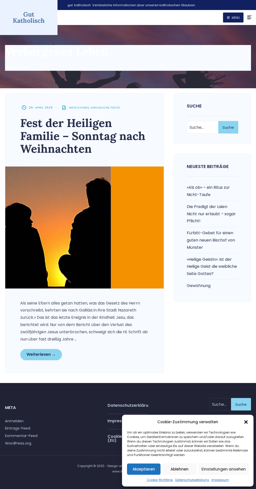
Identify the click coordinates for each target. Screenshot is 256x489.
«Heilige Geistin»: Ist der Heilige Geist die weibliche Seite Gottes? (212, 266)
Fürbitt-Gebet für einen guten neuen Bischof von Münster (211, 240)
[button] (246, 422)
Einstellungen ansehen (224, 469)
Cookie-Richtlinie (160, 480)
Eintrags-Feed (17, 428)
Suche (228, 127)
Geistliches (79, 108)
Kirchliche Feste (105, 108)
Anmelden (14, 421)
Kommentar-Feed (21, 435)
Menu (235, 18)
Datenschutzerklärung (192, 480)
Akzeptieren (143, 469)
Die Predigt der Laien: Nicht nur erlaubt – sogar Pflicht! (211, 214)
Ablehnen (179, 469)
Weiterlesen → (41, 354)
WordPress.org (18, 443)
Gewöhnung (198, 285)
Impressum (220, 480)
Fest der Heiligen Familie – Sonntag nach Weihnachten (82, 136)
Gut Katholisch (29, 17)
